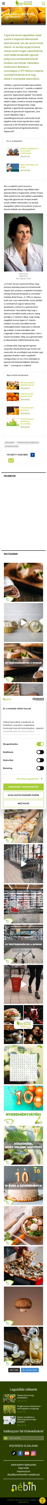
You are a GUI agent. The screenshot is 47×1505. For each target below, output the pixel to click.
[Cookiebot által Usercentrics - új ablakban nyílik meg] (33, 699)
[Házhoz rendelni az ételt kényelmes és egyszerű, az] (23, 1265)
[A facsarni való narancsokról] (13, 397)
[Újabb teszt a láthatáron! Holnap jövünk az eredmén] (23, 984)
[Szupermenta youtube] (26, 1455)
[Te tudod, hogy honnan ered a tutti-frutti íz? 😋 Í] (23, 1346)
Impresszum (23, 1471)
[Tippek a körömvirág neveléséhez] (9, 1398)
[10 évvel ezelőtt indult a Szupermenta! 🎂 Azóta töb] (23, 1145)
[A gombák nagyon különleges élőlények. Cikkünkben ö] (23, 1306)
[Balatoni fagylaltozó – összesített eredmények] (13, 151)
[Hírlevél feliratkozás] (23, 1438)
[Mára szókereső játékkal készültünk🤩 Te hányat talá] (23, 1064)
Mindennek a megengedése (23, 787)
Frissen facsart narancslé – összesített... (27, 421)
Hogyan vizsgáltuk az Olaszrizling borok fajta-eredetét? (27, 1419)
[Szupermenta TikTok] (14, 1455)
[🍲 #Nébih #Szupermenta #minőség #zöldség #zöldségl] (23, 1225)
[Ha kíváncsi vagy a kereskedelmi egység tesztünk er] (23, 863)
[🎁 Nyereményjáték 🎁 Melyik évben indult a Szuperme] (23, 1105)
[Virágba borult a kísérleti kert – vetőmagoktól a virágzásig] (9, 1409)
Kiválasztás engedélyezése (23, 795)
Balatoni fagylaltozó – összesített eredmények (29, 150)
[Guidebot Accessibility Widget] (42, 1500)
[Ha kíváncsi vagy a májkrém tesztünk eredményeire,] (23, 622)
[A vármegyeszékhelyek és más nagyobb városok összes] (23, 903)
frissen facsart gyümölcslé (27, 442)
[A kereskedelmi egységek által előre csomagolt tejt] (23, 823)
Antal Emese (9, 442)
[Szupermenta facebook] (20, 1455)
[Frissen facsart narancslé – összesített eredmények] (13, 422)
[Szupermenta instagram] (33, 1455)
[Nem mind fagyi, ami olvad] (13, 168)
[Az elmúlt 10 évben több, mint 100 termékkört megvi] (23, 1024)
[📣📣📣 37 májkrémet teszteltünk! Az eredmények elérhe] (23, 662)
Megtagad (23, 803)
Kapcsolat (23, 1468)
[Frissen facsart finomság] (13, 411)
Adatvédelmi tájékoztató (23, 1464)
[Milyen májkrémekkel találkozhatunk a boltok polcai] (23, 582)
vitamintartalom (11, 446)
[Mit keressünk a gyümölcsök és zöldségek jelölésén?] (13, 385)
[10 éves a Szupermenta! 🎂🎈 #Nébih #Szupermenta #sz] (23, 1185)
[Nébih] (23, 1487)
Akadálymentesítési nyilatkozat (23, 1474)
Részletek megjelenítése (28, 779)
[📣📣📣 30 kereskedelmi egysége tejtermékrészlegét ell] (23, 944)
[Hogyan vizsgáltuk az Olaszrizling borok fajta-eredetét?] (9, 1420)
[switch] (40, 752)
